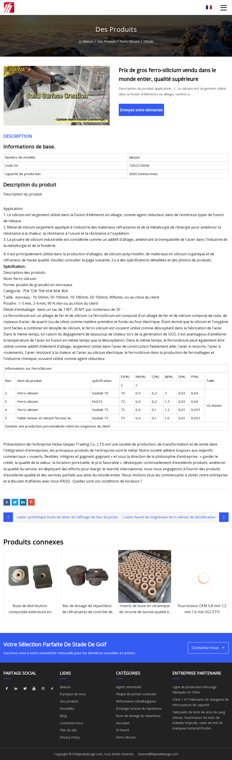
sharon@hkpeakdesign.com (158, 754)
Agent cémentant (128, 687)
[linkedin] (15, 688)
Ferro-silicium (130, 41)
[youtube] (34, 688)
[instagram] (43, 688)
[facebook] (6, 688)
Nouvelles (67, 708)
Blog (63, 716)
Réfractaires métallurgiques (136, 701)
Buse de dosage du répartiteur (138, 716)
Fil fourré (122, 730)
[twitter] (25, 688)
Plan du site (68, 730)
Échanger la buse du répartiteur (139, 708)
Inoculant (123, 723)
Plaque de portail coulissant (136, 694)
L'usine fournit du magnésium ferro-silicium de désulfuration (169, 517)
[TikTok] (52, 688)
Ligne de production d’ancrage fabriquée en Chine (194, 690)
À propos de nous (73, 694)
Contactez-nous (205, 647)
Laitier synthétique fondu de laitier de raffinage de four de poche (67, 517)
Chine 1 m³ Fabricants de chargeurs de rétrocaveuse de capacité (200, 702)
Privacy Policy (70, 737)
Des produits (106, 41)
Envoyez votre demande (141, 109)
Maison (88, 41)
